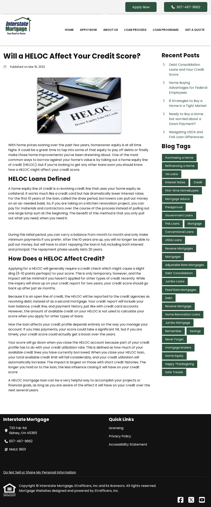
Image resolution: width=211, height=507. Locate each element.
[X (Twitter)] (191, 500)
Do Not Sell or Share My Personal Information (39, 472)
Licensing (116, 428)
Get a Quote (194, 30)
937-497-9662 (188, 7)
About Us (110, 30)
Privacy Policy (120, 436)
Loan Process (135, 30)
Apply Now (141, 7)
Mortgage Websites (35, 490)
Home (69, 30)
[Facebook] (180, 500)
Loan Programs (166, 30)
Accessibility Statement (128, 444)
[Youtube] (202, 500)
